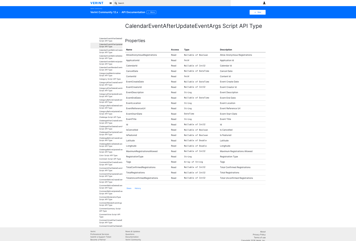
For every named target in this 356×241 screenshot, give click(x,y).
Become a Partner (98, 239)
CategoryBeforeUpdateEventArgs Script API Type (110, 112)
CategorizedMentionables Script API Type (110, 74)
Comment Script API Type (110, 159)
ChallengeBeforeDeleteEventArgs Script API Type (110, 145)
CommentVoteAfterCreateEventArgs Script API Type (110, 221)
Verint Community (96, 8)
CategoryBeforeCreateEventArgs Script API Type (110, 101)
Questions (129, 234)
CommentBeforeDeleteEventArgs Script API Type (110, 186)
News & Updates (132, 231)
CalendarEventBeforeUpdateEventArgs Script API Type (110, 63)
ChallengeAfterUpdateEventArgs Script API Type (110, 133)
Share (129, 188)
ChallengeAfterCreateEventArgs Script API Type (110, 122)
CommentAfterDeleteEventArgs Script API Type (110, 169)
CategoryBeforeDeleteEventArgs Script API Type (110, 107)
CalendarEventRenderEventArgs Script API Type (110, 68)
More (152, 12)
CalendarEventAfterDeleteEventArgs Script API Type (110, 39)
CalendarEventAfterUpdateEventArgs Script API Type (110, 45)
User (264, 3)
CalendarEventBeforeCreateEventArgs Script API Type (110, 51)
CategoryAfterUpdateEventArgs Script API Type (110, 95)
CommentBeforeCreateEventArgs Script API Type (110, 181)
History (138, 188)
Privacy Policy (259, 234)
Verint (93, 231)
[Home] (99, 3)
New (259, 12)
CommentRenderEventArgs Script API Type (110, 204)
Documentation (132, 237)
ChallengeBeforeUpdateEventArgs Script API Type (110, 151)
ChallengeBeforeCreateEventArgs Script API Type (110, 139)
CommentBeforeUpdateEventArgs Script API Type (110, 192)
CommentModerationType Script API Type (110, 198)
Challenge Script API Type (110, 117)
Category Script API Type (110, 79)
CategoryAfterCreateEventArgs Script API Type (110, 83)
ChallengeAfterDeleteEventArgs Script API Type (110, 127)
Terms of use (260, 237)
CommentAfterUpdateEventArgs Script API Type (110, 175)
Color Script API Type (108, 155)
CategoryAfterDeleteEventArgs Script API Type (110, 89)
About (263, 231)
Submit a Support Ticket (100, 237)
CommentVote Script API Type (109, 215)
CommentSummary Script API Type (110, 210)
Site (110, 3)
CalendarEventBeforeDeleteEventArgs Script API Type (110, 57)
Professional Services (99, 234)
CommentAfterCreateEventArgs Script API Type (110, 163)
